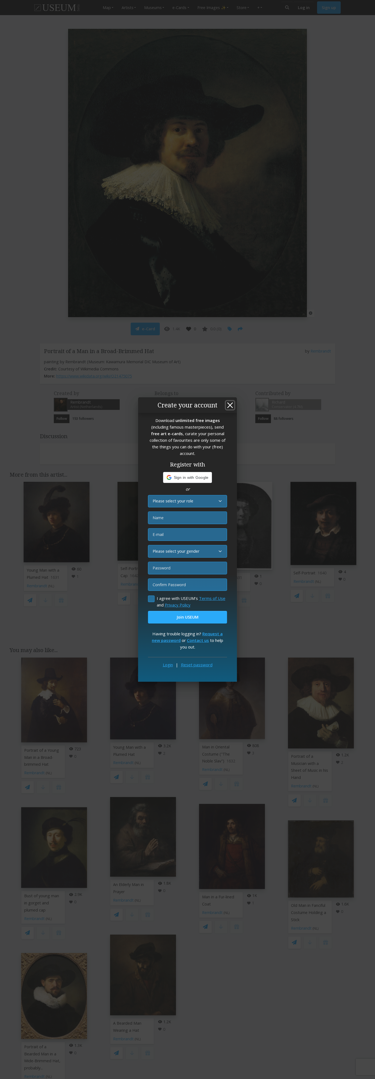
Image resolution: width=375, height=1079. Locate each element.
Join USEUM (187, 617)
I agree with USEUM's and (191, 602)
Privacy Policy (178, 605)
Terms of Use (212, 598)
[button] (187, 477)
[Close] (230, 405)
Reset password (196, 664)
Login (168, 664)
